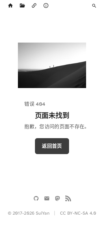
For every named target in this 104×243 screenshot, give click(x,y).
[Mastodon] (57, 199)
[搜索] (94, 6)
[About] (45, 5)
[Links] (34, 5)
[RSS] (68, 199)
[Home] (10, 5)
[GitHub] (36, 199)
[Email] (47, 199)
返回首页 (52, 146)
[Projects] (22, 5)
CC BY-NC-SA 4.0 (78, 213)
